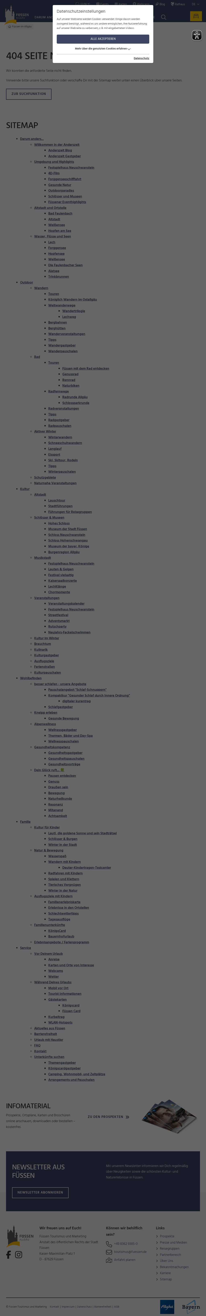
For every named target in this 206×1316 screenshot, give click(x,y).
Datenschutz (141, 58)
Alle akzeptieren (103, 39)
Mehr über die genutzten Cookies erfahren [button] (101, 48)
